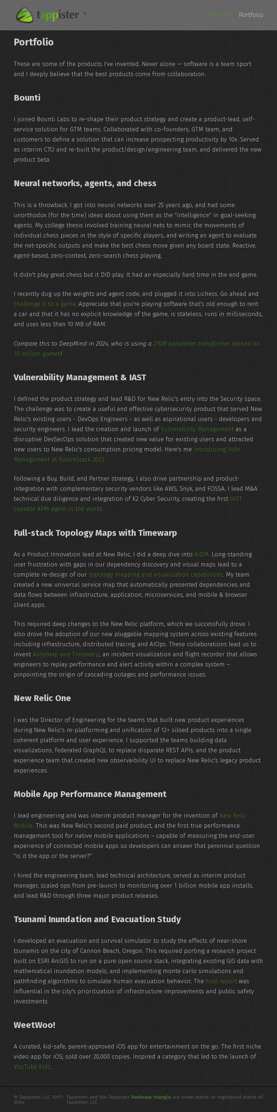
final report (221, 981)
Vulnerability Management (197, 429)
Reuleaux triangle (151, 1097)
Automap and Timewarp (66, 654)
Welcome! (218, 15)
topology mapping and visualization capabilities (156, 574)
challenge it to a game (45, 304)
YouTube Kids (32, 1067)
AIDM (201, 554)
